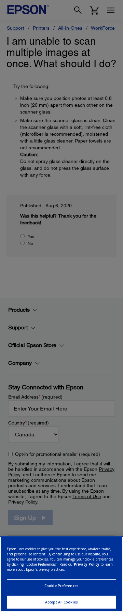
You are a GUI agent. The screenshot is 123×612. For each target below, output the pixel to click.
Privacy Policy (86, 564)
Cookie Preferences (61, 585)
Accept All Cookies (61, 602)
